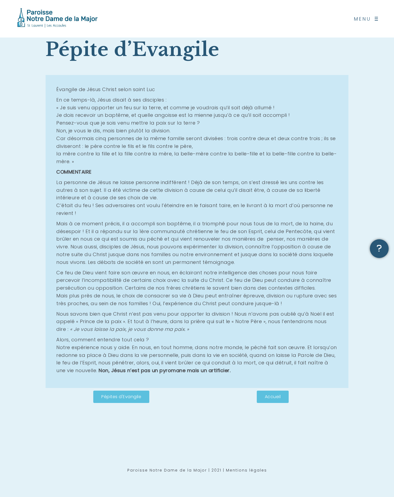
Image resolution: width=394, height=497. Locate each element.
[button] (121, 397)
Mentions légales (246, 470)
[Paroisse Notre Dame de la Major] (57, 19)
